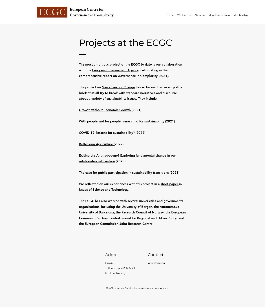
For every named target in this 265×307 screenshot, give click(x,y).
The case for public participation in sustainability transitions (124, 172)
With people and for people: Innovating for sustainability (121, 121)
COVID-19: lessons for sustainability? (107, 133)
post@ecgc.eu (156, 263)
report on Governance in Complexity (130, 76)
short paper (170, 184)
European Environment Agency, (116, 70)
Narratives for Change (118, 87)
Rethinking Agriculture (96, 144)
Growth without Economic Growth (105, 110)
